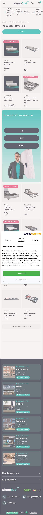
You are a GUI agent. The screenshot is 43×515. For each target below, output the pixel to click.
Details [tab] (35, 240)
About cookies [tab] (21, 240)
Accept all (21, 273)
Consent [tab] (7, 240)
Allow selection (21, 279)
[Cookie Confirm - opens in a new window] (32, 234)
